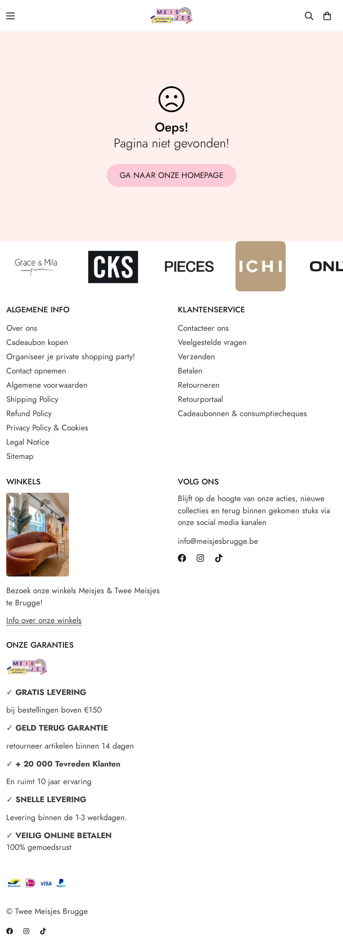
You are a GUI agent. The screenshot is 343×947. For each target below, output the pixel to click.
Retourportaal (200, 399)
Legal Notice (27, 442)
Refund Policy (28, 413)
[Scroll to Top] (326, 901)
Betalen (190, 370)
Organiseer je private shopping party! (70, 356)
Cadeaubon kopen (37, 342)
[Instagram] (200, 558)
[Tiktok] (219, 558)
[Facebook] (182, 558)
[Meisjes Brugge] (172, 15)
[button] (327, 16)
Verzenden (196, 356)
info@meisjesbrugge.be (218, 541)
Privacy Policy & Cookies (47, 427)
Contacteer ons (203, 328)
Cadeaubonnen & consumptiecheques (242, 413)
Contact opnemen (36, 370)
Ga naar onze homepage (171, 175)
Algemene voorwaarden (46, 385)
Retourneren (199, 385)
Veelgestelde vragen (212, 342)
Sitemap (19, 456)
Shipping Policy (32, 399)
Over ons (21, 328)
